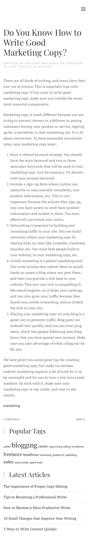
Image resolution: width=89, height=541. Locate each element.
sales (8, 462)
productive (58, 455)
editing (67, 446)
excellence (78, 446)
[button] (83, 9)
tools (39, 462)
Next (79, 419)
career (43, 446)
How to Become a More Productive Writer (37, 507)
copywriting (55, 446)
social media (21, 462)
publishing (71, 455)
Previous (13, 419)
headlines (31, 454)
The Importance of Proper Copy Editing (35, 486)
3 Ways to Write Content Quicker (30, 528)
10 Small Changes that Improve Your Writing (39, 518)
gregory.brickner (42, 63)
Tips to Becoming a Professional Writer (35, 496)
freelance (12, 454)
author (7, 446)
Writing (45, 66)
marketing (11, 405)
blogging (24, 445)
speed (32, 462)
